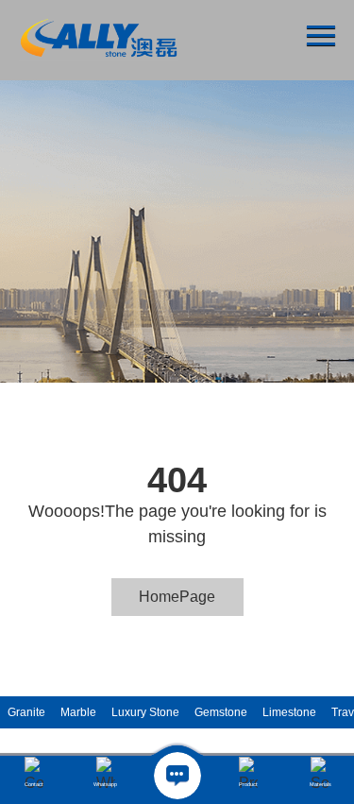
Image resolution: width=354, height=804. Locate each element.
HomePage (177, 597)
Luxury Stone (145, 712)
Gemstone (220, 712)
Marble (78, 712)
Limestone (289, 712)
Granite (26, 712)
